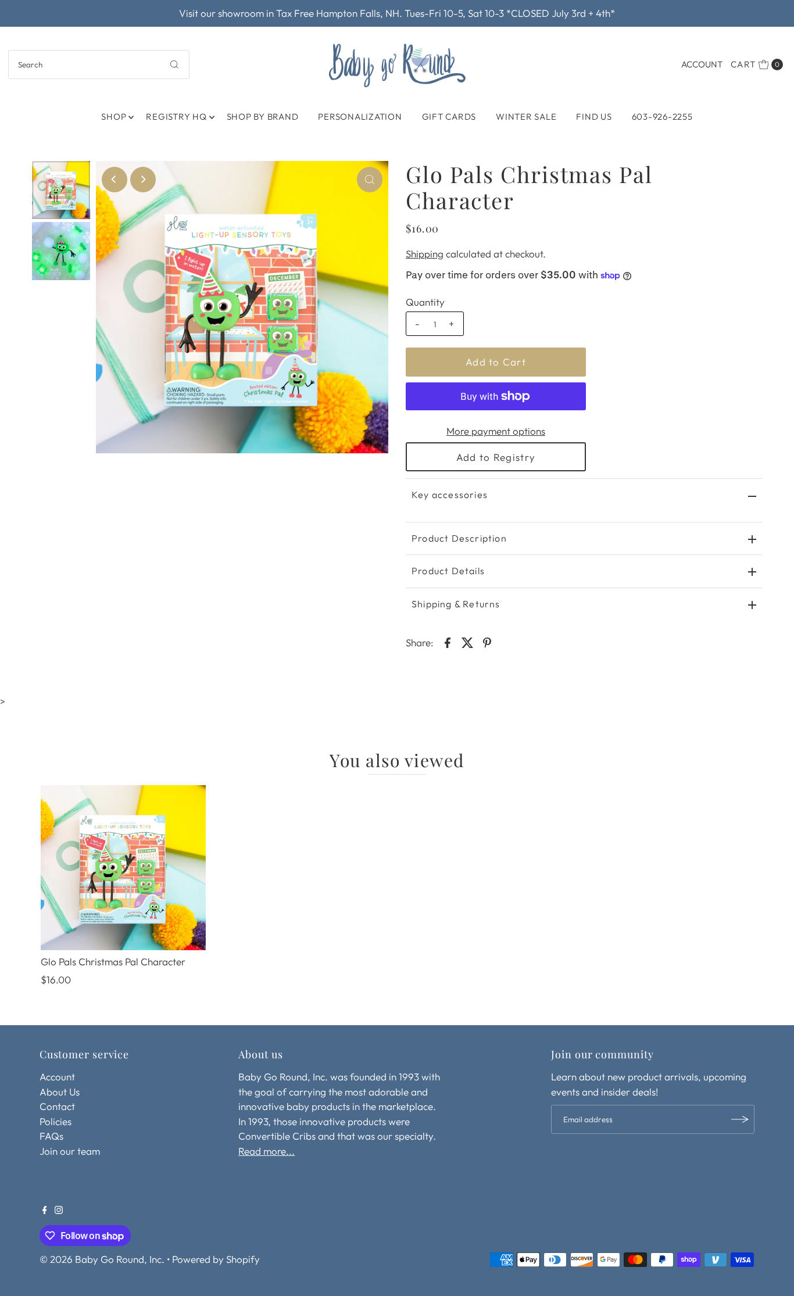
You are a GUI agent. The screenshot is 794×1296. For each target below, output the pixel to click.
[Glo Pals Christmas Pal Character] (123, 867)
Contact (57, 1106)
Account (702, 64)
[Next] (143, 179)
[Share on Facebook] (447, 641)
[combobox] (98, 64)
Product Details (448, 571)
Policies (55, 1121)
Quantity (425, 302)
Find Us (593, 116)
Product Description (459, 538)
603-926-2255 (662, 116)
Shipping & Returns (456, 604)
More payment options (495, 431)
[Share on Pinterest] (487, 641)
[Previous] (114, 179)
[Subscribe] (739, 1119)
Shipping (425, 254)
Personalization (360, 116)
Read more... (266, 1151)
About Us (60, 1092)
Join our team (70, 1151)
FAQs (51, 1136)
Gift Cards (449, 116)
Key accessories (450, 494)
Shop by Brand (263, 116)
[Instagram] (59, 1210)
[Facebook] (44, 1210)
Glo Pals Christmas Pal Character (113, 961)
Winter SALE (526, 116)
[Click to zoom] (369, 179)
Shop (113, 116)
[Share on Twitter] (467, 641)
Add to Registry (495, 457)
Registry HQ (176, 116)
